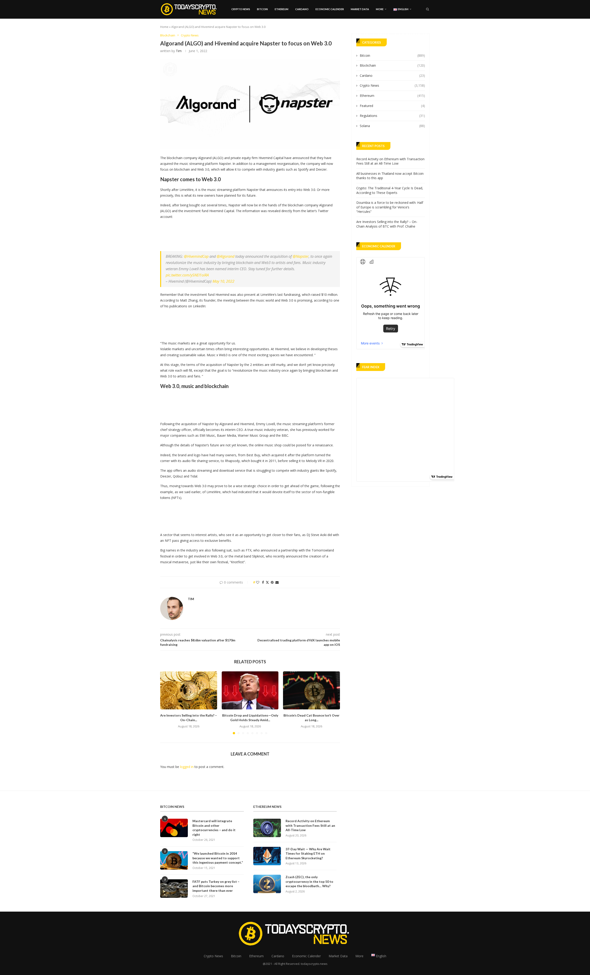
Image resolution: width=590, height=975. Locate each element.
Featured (392, 106)
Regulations (392, 115)
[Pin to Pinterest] (272, 582)
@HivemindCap (196, 256)
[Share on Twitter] (267, 582)
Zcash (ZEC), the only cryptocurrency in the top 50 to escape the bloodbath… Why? (309, 881)
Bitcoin (262, 9)
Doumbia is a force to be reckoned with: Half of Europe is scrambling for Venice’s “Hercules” (389, 207)
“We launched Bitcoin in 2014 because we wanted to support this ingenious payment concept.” (217, 857)
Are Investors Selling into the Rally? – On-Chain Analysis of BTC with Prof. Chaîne (386, 223)
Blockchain (392, 65)
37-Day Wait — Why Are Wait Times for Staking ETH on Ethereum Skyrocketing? (308, 853)
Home (164, 27)
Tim (179, 51)
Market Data (360, 9)
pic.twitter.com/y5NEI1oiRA (187, 275)
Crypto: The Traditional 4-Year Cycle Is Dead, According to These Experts (389, 190)
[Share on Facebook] (263, 582)
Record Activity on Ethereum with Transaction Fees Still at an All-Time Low (390, 161)
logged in (187, 767)
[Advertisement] (244, 234)
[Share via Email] (277, 582)
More (380, 9)
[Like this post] (257, 582)
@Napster (301, 256)
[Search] (427, 9)
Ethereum (281, 9)
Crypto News (240, 9)
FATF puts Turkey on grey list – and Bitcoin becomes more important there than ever (215, 886)
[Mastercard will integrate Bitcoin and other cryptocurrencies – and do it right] (174, 828)
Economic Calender (330, 9)
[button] (166, 703)
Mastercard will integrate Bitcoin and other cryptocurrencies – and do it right (214, 827)
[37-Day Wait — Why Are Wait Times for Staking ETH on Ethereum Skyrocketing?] (267, 856)
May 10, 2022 (223, 281)
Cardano (302, 9)
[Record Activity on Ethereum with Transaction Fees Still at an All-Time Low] (267, 828)
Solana (392, 126)
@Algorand (225, 256)
